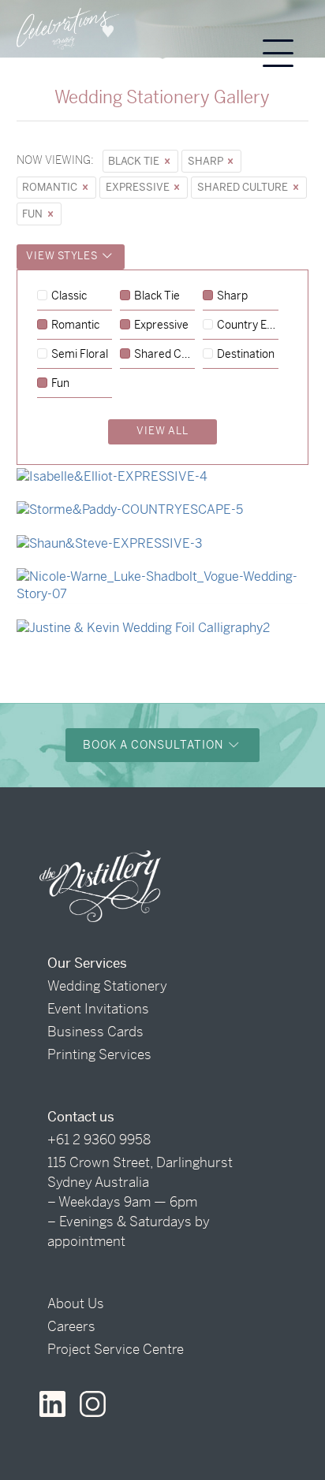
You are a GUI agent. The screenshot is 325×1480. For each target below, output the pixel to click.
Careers (71, 1326)
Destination (246, 354)
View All (162, 430)
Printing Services (99, 1054)
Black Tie (135, 161)
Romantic (51, 187)
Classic (69, 296)
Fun (33, 214)
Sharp (207, 161)
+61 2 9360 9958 (99, 1139)
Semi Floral (79, 354)
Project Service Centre (115, 1349)
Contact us (80, 1116)
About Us (75, 1303)
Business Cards (95, 1031)
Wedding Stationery (107, 986)
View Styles (63, 255)
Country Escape (247, 325)
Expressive (139, 187)
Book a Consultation (154, 745)
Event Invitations (98, 1008)
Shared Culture (243, 187)
